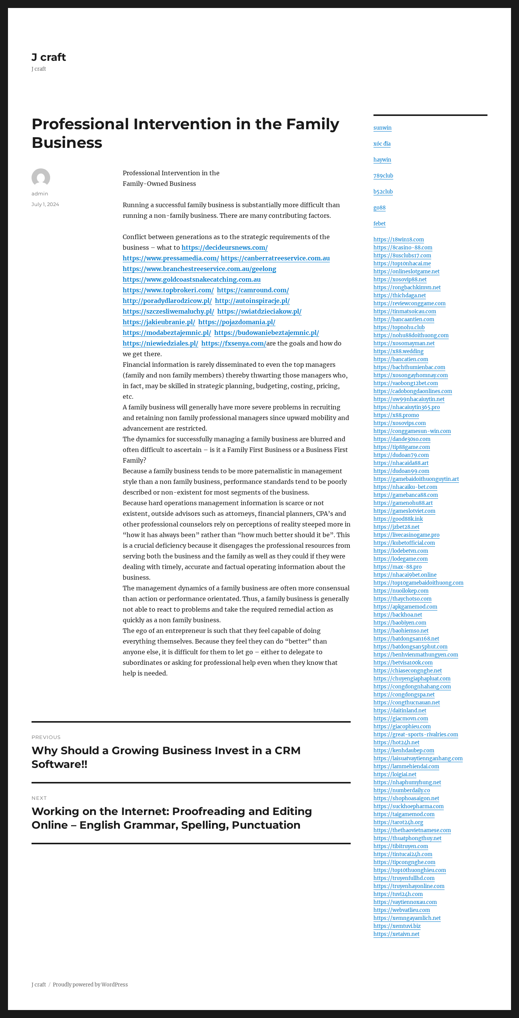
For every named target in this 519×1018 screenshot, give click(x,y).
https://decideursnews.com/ (225, 247)
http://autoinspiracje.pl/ (252, 300)
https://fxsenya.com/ (233, 343)
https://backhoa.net (397, 615)
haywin (382, 160)
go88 (379, 208)
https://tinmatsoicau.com (404, 311)
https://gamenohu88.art (403, 503)
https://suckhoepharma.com (408, 806)
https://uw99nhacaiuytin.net (409, 399)
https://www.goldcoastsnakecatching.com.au (192, 279)
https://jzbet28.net (396, 527)
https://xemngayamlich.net (407, 918)
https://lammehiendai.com (406, 766)
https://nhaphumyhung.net (407, 782)
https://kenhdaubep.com (403, 750)
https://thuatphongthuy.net (407, 838)
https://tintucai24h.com (402, 854)
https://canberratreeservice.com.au (275, 258)
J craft (49, 57)
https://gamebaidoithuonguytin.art (416, 479)
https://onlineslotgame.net (406, 271)
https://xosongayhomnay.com (410, 375)
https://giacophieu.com (402, 726)
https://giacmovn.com (400, 718)
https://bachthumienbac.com (409, 367)
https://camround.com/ (253, 290)
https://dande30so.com (401, 439)
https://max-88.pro (397, 567)
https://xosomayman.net (404, 343)
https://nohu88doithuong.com (411, 335)
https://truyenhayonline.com (409, 886)
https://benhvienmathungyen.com (415, 655)
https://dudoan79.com (401, 455)
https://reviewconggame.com (409, 303)
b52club (383, 192)
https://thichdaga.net (399, 295)
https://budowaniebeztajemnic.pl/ (266, 332)
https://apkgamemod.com (405, 607)
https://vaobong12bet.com (405, 383)
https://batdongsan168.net (406, 639)
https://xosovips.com (399, 423)
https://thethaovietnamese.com (412, 830)
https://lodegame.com (400, 559)
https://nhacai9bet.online (405, 575)
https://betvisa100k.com (403, 663)
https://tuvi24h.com (398, 894)
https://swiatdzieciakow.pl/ (259, 311)
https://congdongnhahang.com (412, 686)
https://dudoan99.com (401, 471)
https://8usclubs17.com (402, 255)
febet (379, 223)
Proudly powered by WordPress (90, 985)
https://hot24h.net (396, 742)
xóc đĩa (382, 144)
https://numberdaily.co (401, 790)
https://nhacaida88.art (401, 463)
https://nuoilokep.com (401, 591)
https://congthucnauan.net (406, 702)
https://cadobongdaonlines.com (412, 391)
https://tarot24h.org (398, 822)
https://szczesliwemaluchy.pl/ (168, 311)
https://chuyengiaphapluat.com (412, 678)
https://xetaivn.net (396, 934)
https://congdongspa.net (404, 694)
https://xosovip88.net (400, 279)
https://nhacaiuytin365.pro (406, 407)
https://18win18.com (398, 239)
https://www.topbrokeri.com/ (168, 290)
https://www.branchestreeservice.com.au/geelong (199, 269)
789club (383, 176)
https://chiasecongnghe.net (407, 671)
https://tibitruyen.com (400, 846)
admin (40, 193)
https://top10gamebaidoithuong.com (418, 583)
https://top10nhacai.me (402, 263)
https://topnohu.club (399, 327)
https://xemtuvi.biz (397, 926)
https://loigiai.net (394, 774)
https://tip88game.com (401, 447)
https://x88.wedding (398, 351)
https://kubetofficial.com (404, 543)
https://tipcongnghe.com (404, 862)
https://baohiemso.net (401, 631)
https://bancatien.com (400, 359)
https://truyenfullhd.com (404, 878)
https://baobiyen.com (399, 623)
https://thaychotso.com (402, 599)
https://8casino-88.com (402, 247)
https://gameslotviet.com (404, 511)
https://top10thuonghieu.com (409, 870)
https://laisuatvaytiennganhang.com (418, 758)
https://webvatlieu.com (401, 910)
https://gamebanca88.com (405, 495)
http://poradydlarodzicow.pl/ (167, 300)
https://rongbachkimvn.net (407, 287)
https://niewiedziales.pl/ (160, 343)
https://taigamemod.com (404, 814)
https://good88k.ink (398, 519)
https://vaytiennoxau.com (405, 902)
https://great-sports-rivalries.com (415, 734)
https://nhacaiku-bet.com (405, 487)
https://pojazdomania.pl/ (236, 322)
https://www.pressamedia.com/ (171, 258)
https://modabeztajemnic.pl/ (167, 332)
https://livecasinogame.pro (406, 535)
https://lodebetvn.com (400, 551)
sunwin (382, 128)
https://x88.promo (396, 415)
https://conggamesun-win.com (412, 431)
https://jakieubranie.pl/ (159, 322)
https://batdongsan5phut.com (410, 647)
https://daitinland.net (399, 710)
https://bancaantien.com (403, 319)
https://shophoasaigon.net (406, 798)
